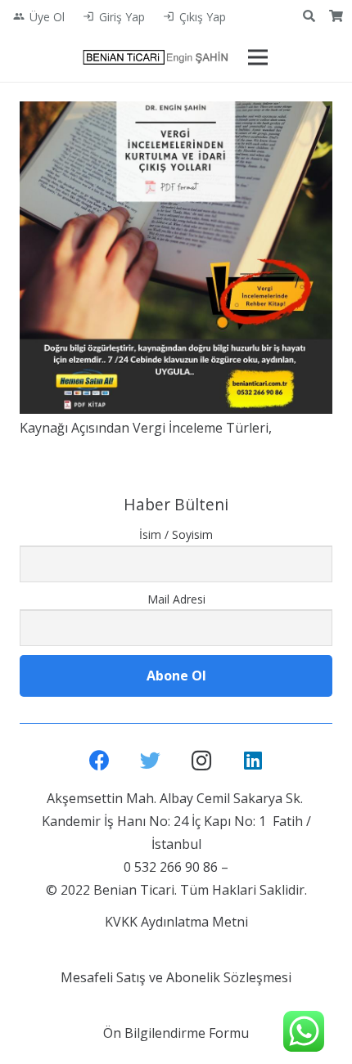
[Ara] (309, 16)
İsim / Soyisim (176, 534)
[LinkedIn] (253, 761)
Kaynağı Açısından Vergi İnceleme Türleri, (146, 428)
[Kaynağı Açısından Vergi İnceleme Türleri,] (176, 257)
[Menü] (257, 57)
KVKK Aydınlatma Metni (176, 922)
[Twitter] (151, 761)
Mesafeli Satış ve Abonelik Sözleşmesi (176, 977)
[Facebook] (99, 761)
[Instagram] (202, 761)
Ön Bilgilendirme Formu (176, 1033)
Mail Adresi (176, 599)
